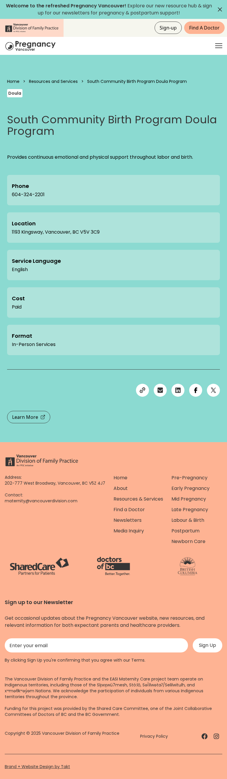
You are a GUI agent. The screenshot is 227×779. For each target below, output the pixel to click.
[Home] (31, 46)
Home (13, 81)
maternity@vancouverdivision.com (41, 501)
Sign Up (207, 645)
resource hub (181, 5)
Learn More (25, 417)
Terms (138, 660)
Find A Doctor (204, 27)
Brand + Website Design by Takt (37, 767)
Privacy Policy (154, 736)
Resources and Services (53, 81)
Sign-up (168, 27)
